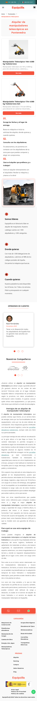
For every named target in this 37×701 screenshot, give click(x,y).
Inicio (3, 14)
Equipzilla (18, 7)
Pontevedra (11, 14)
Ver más (18, 73)
